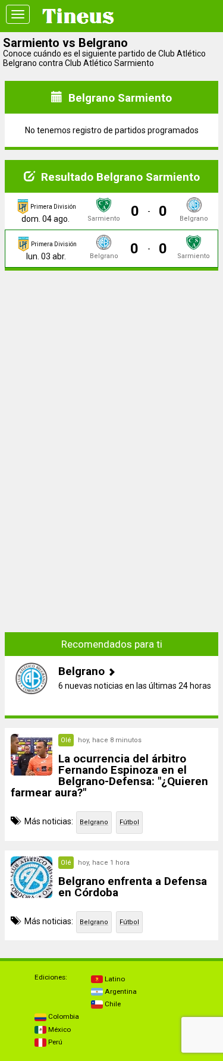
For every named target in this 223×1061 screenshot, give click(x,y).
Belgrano (94, 822)
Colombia (62, 1016)
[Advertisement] (112, 354)
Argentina (120, 991)
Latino (114, 979)
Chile (112, 1004)
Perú (54, 1042)
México (58, 1029)
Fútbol (129, 822)
